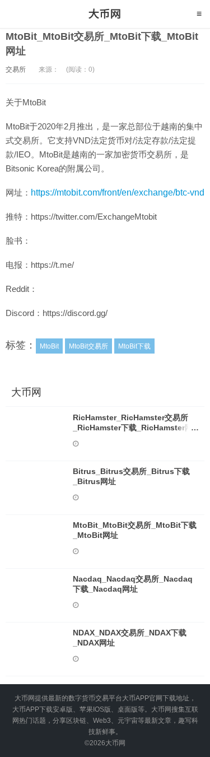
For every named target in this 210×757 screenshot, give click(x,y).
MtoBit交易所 (88, 346)
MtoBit (49, 346)
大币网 (105, 14)
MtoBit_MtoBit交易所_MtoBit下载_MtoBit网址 (135, 530)
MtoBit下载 (134, 346)
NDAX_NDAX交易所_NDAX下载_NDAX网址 (129, 637)
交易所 (16, 69)
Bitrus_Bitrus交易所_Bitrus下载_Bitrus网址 (131, 476)
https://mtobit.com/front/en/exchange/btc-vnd (117, 192)
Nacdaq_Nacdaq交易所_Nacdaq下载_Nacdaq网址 (133, 583)
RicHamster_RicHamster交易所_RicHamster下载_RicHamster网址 (133, 427)
